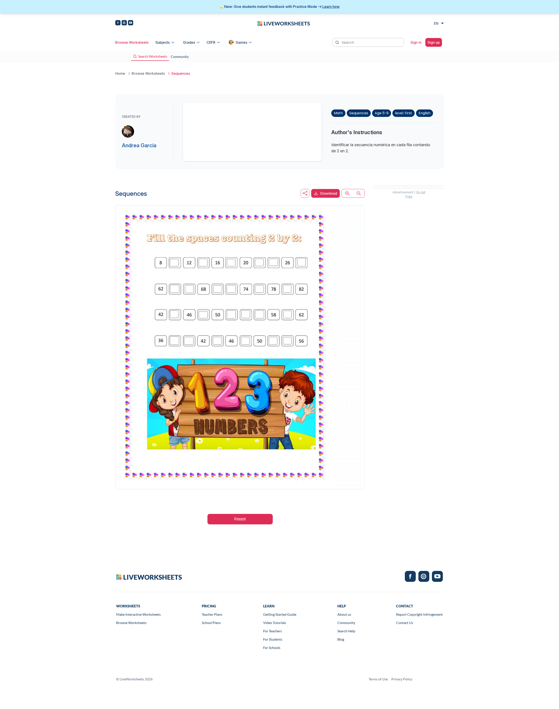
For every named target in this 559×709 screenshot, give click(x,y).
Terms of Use (378, 679)
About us (344, 614)
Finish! (240, 519)
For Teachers (272, 631)
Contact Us (404, 623)
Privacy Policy (401, 679)
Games (241, 42)
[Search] (337, 42)
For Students (272, 639)
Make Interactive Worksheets (138, 614)
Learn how (331, 6)
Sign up (434, 42)
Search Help (346, 631)
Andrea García (139, 145)
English (424, 113)
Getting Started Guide (279, 614)
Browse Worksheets (131, 42)
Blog (340, 639)
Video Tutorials (274, 623)
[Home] (283, 23)
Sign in (416, 42)
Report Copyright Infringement (419, 614)
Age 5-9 (381, 113)
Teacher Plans (212, 614)
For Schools (271, 647)
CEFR (211, 42)
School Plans (211, 623)
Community (346, 623)
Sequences (358, 113)
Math (338, 113)
